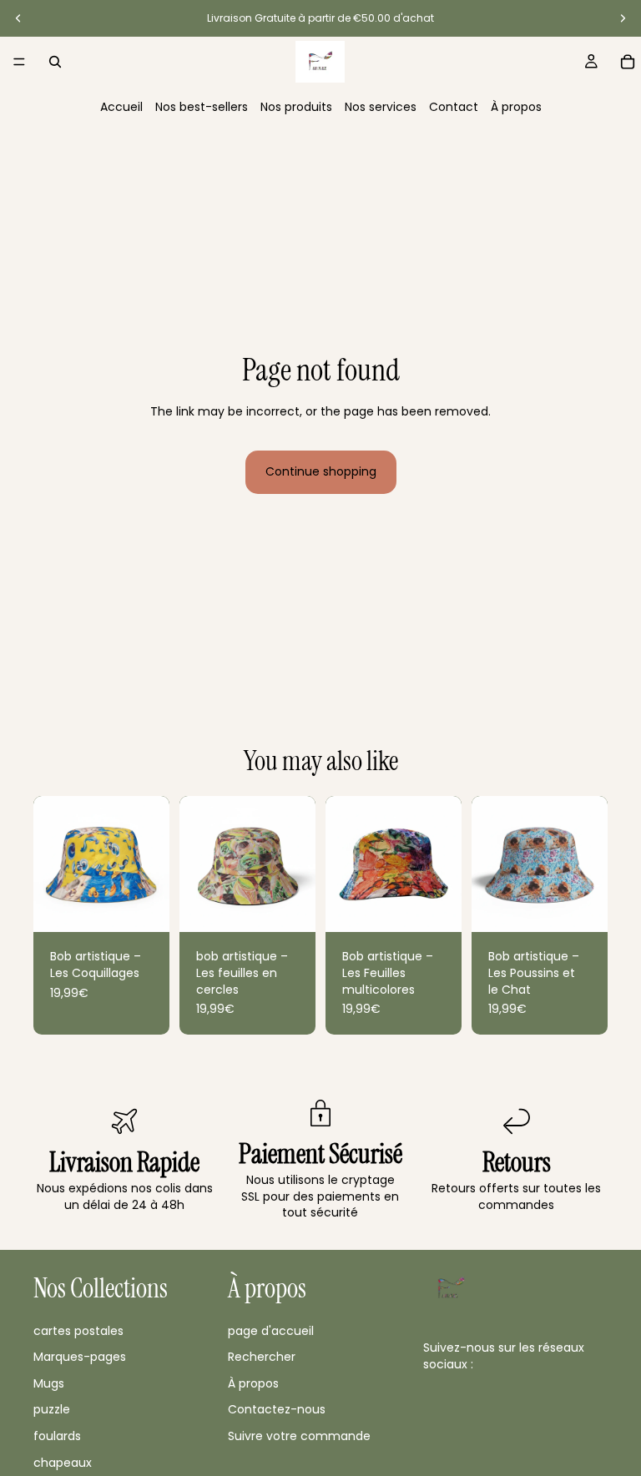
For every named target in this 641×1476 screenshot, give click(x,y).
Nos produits (296, 106)
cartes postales (78, 1330)
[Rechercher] (55, 61)
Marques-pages (79, 1356)
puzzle (51, 1409)
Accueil (121, 106)
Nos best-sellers (201, 106)
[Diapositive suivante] (622, 18)
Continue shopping (320, 471)
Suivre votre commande (299, 1436)
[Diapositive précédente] (18, 18)
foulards (57, 1436)
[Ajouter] (144, 907)
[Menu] (19, 62)
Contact (453, 106)
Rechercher (261, 1356)
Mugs (48, 1382)
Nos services (380, 106)
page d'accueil (271, 1330)
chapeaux (62, 1461)
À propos (516, 106)
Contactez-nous (277, 1409)
